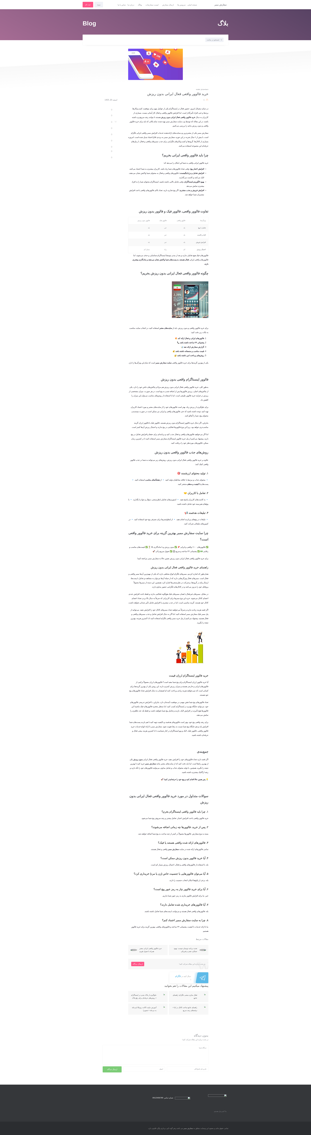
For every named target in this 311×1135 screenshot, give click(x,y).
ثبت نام (88, 5)
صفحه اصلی (192, 5)
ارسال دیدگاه (138, 964)
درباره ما (131, 5)
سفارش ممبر (188, 1128)
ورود (98, 5)
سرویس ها (181, 5)
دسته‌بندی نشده (202, 89)
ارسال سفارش (168, 5)
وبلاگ (140, 5)
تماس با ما (122, 5)
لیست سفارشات (152, 5)
